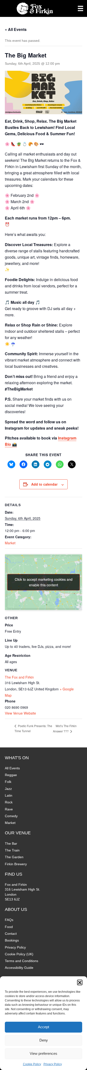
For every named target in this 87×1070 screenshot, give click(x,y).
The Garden (14, 857)
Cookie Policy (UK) (19, 954)
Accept (43, 1027)
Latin (8, 795)
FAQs (9, 920)
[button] (79, 982)
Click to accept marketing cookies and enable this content (43, 582)
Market (10, 542)
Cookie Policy (32, 1064)
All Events (12, 768)
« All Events (16, 29)
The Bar (11, 843)
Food (9, 927)
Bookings (12, 940)
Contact (11, 933)
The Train (12, 850)
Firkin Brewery (16, 864)
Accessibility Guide (19, 968)
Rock (9, 802)
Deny (43, 1040)
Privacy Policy (53, 1064)
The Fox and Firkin (19, 677)
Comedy (11, 816)
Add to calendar (44, 484)
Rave (9, 809)
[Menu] (80, 8)
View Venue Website (20, 713)
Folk (8, 782)
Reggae (11, 775)
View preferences (43, 1053)
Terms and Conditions (21, 961)
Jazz (8, 789)
